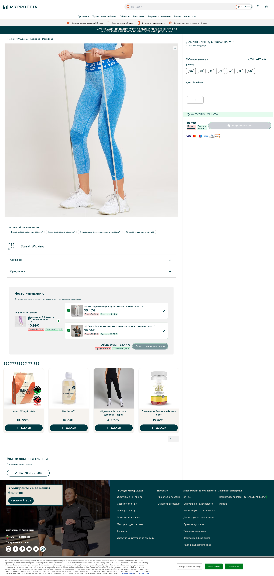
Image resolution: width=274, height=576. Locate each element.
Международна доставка (130, 524)
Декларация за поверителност (200, 517)
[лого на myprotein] (20, 7)
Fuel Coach (245, 7)
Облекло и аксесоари (169, 504)
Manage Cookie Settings (190, 566)
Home (10, 39)
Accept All (234, 566)
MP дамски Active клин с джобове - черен (114, 413)
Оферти (223, 504)
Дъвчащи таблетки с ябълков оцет (159, 413)
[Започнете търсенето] (128, 6)
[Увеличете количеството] (200, 99)
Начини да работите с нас (197, 545)
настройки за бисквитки (20, 530)
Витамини (139, 16)
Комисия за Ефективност (197, 538)
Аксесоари (190, 16)
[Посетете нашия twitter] (36, 549)
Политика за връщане (128, 517)
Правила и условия (194, 524)
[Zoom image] (175, 48)
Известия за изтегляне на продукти (135, 538)
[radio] (191, 71)
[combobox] (188, 6)
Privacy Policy (128, 573)
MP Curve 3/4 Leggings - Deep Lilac (34, 39)
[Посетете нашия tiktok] (22, 549)
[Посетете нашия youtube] (29, 549)
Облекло (125, 16)
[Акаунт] (258, 7)
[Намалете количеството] (190, 99)
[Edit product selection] (164, 310)
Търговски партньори (195, 531)
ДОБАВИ (26, 428)
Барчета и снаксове (159, 16)
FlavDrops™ (68, 411)
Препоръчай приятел (242, 497)
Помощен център (126, 510)
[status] (195, 99)
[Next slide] (178, 406)
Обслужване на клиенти (129, 497)
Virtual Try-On (259, 59)
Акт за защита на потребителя (199, 510)
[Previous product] (170, 439)
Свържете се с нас (127, 504)
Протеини (83, 16)
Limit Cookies (214, 566)
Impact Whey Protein (23, 411)
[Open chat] (43, 549)
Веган (177, 16)
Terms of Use (143, 573)
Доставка (122, 531)
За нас (187, 497)
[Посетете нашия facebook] (15, 549)
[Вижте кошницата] (266, 7)
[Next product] (176, 439)
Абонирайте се (21, 500)
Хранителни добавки (104, 16)
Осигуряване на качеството (198, 504)
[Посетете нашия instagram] (8, 549)
